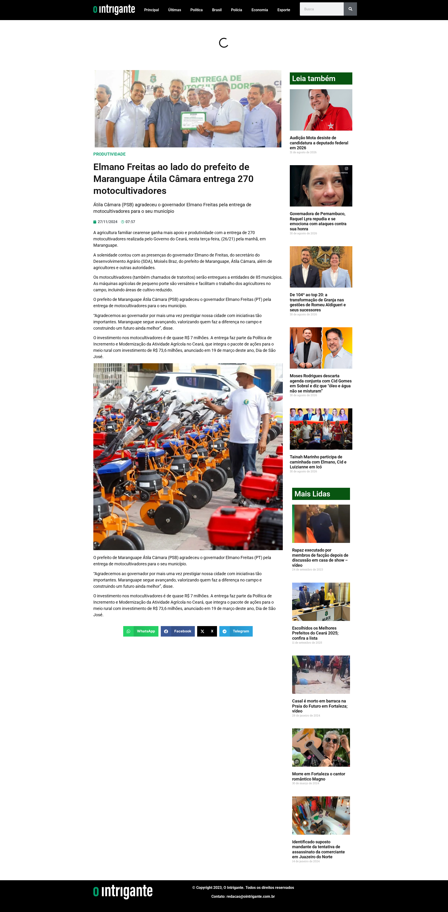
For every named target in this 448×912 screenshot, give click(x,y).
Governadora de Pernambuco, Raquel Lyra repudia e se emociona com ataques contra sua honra (318, 221)
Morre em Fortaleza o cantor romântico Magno (318, 776)
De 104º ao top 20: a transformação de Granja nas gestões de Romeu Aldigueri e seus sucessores (318, 302)
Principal (151, 10)
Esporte (283, 10)
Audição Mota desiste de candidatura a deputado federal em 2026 (319, 142)
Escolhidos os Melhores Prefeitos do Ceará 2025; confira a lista (315, 633)
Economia (260, 10)
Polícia (236, 10)
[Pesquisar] (350, 9)
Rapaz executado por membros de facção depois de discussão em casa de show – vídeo (320, 558)
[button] (140, 631)
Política (196, 10)
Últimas (174, 10)
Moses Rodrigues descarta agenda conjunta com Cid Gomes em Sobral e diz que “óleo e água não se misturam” (321, 383)
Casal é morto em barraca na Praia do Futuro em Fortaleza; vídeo (320, 705)
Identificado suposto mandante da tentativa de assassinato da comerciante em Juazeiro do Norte (318, 849)
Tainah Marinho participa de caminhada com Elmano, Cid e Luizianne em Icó (318, 461)
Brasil (217, 10)
